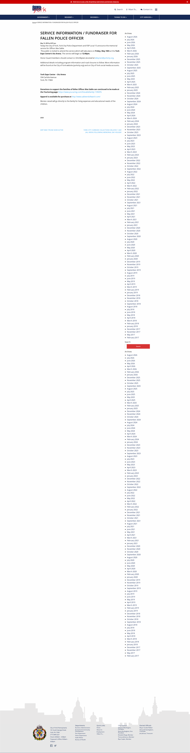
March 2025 (132, 84)
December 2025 (133, 59)
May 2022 (131, 180)
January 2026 (132, 56)
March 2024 (132, 118)
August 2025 (132, 70)
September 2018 (134, 304)
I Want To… (132, 9)
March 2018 (132, 320)
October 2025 (132, 65)
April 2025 (131, 82)
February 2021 (133, 222)
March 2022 (132, 186)
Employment (100, 732)
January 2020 (132, 259)
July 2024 (130, 107)
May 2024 (131, 112)
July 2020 (130, 242)
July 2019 (130, 276)
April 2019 (131, 284)
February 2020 (133, 256)
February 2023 (133, 155)
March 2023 (132, 152)
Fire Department (80, 733)
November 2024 (133, 96)
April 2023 (131, 149)
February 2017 (133, 337)
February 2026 (133, 53)
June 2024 (131, 110)
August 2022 (132, 172)
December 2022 (133, 160)
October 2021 (132, 200)
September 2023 (134, 135)
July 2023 (130, 141)
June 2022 (131, 177)
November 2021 (133, 197)
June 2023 (131, 143)
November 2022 (133, 163)
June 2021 (131, 211)
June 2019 (131, 278)
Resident (68, 17)
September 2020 (134, 236)
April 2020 (131, 250)
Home (34, 22)
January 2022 (132, 191)
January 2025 (132, 90)
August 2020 (132, 239)
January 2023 (132, 157)
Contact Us (147, 9)
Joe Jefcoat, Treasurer (146, 733)
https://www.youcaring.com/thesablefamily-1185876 (80, 92)
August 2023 (132, 138)
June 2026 (131, 42)
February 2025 (133, 87)
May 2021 (131, 214)
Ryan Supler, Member (124, 739)
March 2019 (132, 287)
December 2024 (133, 93)
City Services (145, 17)
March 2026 (132, 51)
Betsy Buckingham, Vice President (125, 732)
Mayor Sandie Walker (146, 728)
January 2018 (132, 326)
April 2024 (131, 115)
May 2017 (131, 335)
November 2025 (133, 62)
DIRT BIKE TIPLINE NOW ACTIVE (51, 130)
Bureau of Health (80, 740)
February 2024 (133, 121)
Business (94, 17)
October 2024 (132, 98)
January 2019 (132, 292)
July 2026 (130, 39)
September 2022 (134, 169)
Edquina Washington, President (124, 728)
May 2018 (131, 315)
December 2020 (133, 228)
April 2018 (131, 318)
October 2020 (132, 233)
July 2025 (130, 73)
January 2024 (132, 124)
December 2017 (133, 329)
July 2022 (130, 174)
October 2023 (132, 132)
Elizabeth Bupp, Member (125, 735)
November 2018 (133, 298)
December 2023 (133, 127)
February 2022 (133, 188)
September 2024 (134, 101)
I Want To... (100, 734)
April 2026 (131, 48)
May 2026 (131, 45)
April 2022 (131, 183)
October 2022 (132, 166)
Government (42, 17)
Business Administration (82, 728)
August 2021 (132, 205)
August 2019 (132, 273)
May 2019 (131, 281)
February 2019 (133, 290)
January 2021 (132, 225)
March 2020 (132, 253)
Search (120, 9)
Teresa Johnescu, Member (126, 737)
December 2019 (133, 261)
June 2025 (131, 76)
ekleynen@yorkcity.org (104, 58)
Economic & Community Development (82, 730)
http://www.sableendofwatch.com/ (86, 96)
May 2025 (131, 79)
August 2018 (132, 306)
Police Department (81, 735)
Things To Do (120, 17)
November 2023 (133, 129)
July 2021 (130, 208)
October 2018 (132, 301)
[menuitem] (43, 17)
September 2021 (134, 202)
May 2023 (131, 146)
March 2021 (132, 219)
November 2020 (133, 231)
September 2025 (134, 68)
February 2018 (133, 323)
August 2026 (132, 37)
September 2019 (134, 270)
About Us (99, 730)
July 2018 (130, 309)
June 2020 (131, 245)
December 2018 (133, 295)
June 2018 (131, 312)
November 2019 (133, 264)
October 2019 (132, 267)
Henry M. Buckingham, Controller (146, 730)
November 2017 (133, 332)
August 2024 (132, 104)
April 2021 (131, 216)
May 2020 (131, 247)
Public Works (79, 738)
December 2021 (133, 194)
